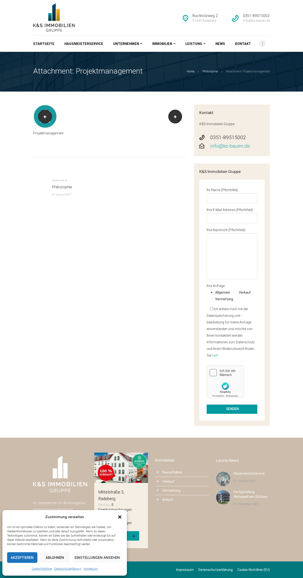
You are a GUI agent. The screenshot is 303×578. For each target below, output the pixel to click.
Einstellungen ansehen (97, 558)
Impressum (91, 568)
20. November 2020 (246, 504)
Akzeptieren (22, 558)
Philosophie (210, 71)
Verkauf (168, 481)
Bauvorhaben (172, 472)
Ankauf (167, 500)
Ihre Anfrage (216, 286)
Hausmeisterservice (249, 473)
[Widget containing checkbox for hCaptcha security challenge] (225, 381)
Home (190, 71)
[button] (119, 517)
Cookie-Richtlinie (42, 568)
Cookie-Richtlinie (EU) (253, 570)
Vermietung (171, 490)
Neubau (104, 505)
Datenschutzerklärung (67, 568)
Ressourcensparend (180, 116)
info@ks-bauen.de (230, 146)
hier (214, 355)
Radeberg (106, 498)
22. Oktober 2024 (244, 481)
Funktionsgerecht (43, 116)
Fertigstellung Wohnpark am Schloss (250, 494)
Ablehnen (55, 558)
